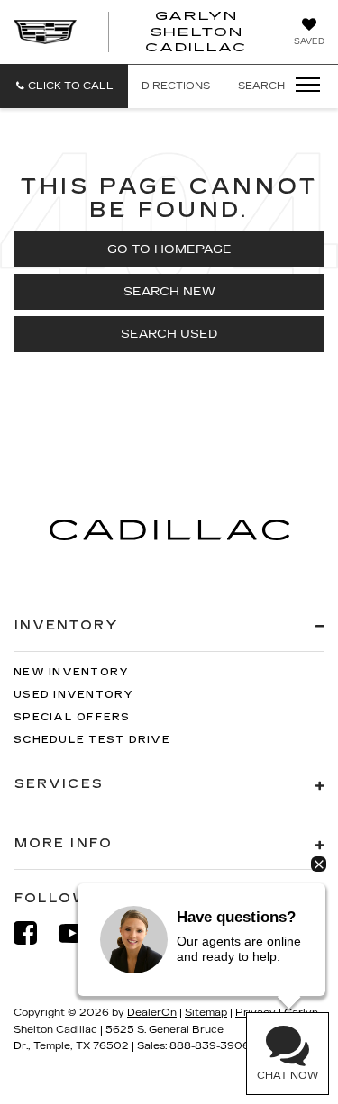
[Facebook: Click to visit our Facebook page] (34, 933)
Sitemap (206, 1012)
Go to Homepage (169, 249)
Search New (169, 292)
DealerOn (152, 1012)
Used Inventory (74, 695)
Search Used (169, 334)
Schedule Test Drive (92, 740)
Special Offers (72, 717)
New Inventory (71, 672)
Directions (176, 86)
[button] (64, 86)
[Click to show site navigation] (302, 85)
